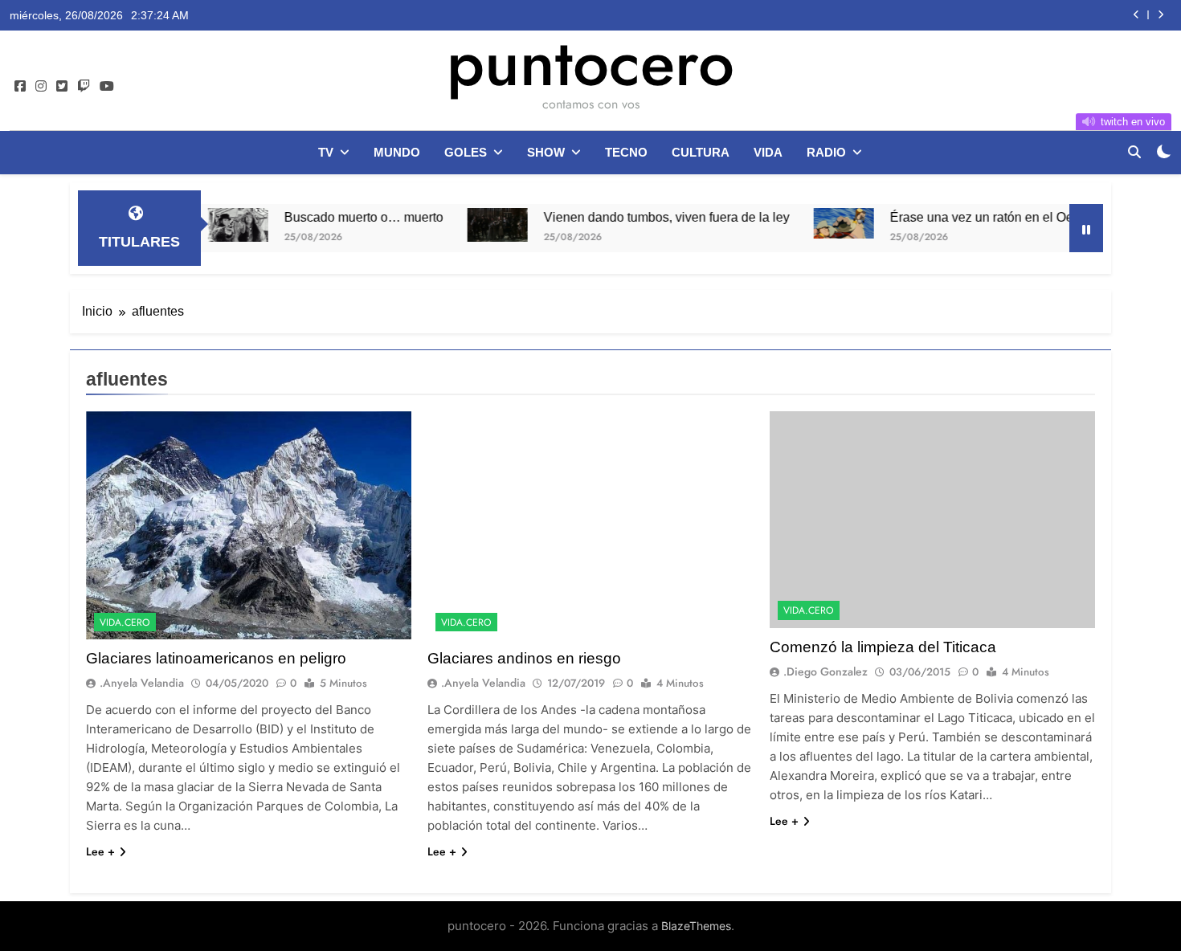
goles (465, 152)
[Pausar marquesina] (1086, 228)
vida (768, 152)
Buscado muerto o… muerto (331, 217)
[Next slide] (1160, 15)
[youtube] (107, 86)
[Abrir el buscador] (1134, 151)
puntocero (590, 62)
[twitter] (61, 86)
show (546, 152)
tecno (626, 152)
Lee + (100, 851)
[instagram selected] (41, 86)
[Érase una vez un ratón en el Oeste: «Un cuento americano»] (811, 223)
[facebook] (20, 86)
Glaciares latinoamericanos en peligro (216, 658)
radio (826, 152)
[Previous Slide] (1136, 15)
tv (325, 152)
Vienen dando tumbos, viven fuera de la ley (634, 217)
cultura (700, 152)
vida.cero (125, 622)
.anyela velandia (142, 683)
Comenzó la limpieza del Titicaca (883, 647)
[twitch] (83, 86)
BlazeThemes (696, 926)
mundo (397, 152)
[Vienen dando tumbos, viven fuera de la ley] (465, 225)
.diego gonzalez (825, 671)
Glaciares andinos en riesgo (524, 658)
